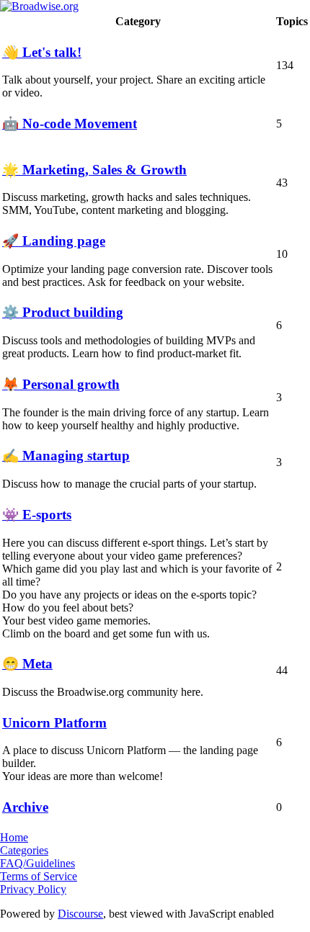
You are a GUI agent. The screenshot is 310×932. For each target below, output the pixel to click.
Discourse (80, 914)
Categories (24, 850)
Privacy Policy (33, 889)
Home (14, 837)
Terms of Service (38, 876)
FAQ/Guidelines (37, 863)
